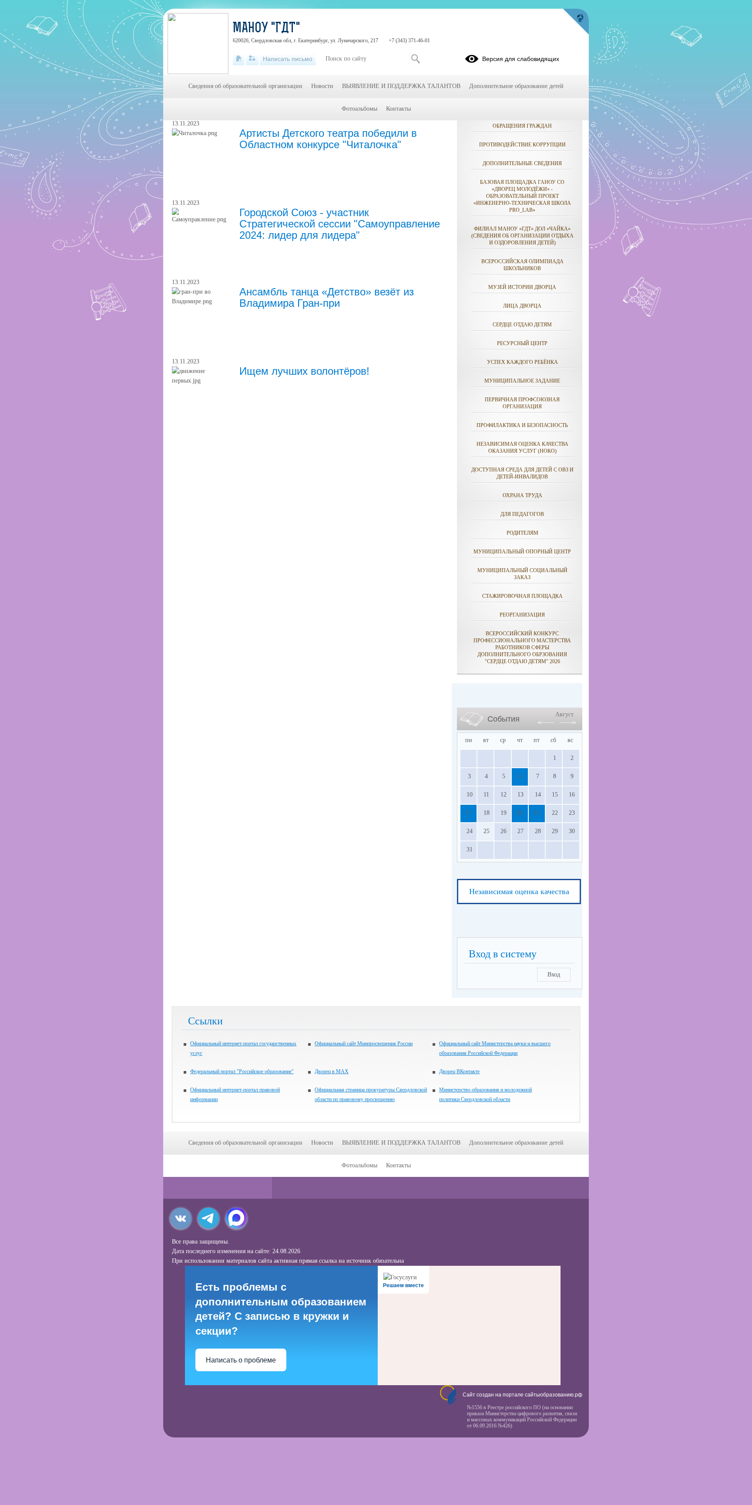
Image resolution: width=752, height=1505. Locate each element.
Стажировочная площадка (522, 596)
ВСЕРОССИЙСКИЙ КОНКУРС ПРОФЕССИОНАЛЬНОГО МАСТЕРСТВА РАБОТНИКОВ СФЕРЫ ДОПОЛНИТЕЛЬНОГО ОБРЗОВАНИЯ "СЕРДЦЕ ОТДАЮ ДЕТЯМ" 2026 (522, 647)
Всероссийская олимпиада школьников (522, 264)
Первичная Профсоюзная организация (522, 403)
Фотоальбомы (359, 108)
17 (468, 813)
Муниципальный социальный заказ (522, 573)
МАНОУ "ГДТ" (266, 29)
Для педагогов (522, 514)
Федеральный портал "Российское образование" (242, 1071)
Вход (553, 974)
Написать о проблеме (241, 1360)
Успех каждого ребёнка (522, 362)
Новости (322, 86)
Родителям (522, 533)
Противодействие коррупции (522, 145)
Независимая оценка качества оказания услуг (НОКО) (522, 447)
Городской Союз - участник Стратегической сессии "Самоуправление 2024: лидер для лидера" (339, 224)
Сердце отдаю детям (522, 325)
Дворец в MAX (332, 1071)
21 (537, 813)
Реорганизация (522, 615)
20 (519, 813)
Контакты (398, 108)
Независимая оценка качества (519, 891)
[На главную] (239, 58)
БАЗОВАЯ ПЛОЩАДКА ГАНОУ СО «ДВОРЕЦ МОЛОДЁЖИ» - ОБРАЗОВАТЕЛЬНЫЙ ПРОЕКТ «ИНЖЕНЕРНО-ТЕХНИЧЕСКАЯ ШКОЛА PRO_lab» (522, 196)
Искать (415, 58)
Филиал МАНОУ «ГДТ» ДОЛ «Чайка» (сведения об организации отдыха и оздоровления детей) (522, 236)
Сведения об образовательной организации (245, 86)
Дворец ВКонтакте (459, 1071)
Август (564, 714)
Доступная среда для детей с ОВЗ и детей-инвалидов (522, 473)
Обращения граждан (522, 126)
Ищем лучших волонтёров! (304, 371)
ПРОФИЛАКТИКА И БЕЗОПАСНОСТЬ (522, 425)
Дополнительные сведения (522, 163)
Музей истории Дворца (522, 287)
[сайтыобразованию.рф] (576, 22)
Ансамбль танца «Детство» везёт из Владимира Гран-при (326, 297)
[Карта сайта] (252, 58)
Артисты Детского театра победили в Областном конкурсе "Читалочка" (328, 138)
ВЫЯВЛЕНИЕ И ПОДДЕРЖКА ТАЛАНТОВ (401, 86)
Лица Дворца (522, 306)
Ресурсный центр (522, 343)
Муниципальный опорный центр (522, 552)
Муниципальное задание (522, 381)
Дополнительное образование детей (516, 86)
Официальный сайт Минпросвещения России (364, 1044)
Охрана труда (522, 495)
